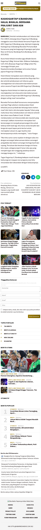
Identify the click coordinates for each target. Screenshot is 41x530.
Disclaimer (30, 511)
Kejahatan (7, 341)
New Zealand (8, 337)
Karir (10, 508)
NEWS (15, 374)
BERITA (3, 374)
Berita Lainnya (5, 492)
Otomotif (13, 409)
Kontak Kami (30, 514)
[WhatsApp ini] (38, 177)
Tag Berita (8, 326)
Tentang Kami (10, 514)
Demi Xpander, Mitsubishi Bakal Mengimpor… (22, 429)
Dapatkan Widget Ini (25, 492)
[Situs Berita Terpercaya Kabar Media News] (20, 3)
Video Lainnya (14, 492)
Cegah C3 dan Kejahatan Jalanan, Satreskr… (20, 383)
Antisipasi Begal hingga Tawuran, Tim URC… (22, 391)
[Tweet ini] (28, 177)
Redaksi (30, 508)
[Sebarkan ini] (23, 177)
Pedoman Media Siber (30, 518)
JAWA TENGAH (9, 374)
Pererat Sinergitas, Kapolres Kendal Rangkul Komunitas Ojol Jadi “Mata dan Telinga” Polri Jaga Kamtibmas (10, 222)
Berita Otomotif (10, 334)
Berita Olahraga (10, 330)
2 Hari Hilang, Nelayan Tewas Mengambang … (21, 437)
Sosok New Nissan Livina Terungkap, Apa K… (24, 412)
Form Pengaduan (10, 518)
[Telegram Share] (33, 177)
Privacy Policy (10, 511)
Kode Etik (30, 505)
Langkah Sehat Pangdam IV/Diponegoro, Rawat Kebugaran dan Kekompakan (10, 269)
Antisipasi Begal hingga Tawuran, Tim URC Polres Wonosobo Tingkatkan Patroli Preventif (10, 244)
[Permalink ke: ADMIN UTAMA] (3, 30)
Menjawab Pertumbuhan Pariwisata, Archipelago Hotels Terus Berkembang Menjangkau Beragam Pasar (19, 465)
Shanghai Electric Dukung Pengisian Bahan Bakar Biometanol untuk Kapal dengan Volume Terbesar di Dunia (20, 457)
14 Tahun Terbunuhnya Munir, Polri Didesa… (23, 445)
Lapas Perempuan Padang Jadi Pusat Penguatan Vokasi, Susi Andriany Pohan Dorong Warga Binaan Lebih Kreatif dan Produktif (30, 246)
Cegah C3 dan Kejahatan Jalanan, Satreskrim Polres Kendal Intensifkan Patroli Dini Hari (30, 222)
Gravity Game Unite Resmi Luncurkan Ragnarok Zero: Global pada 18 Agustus (18, 473)
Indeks (10, 505)
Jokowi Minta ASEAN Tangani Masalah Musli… (24, 420)
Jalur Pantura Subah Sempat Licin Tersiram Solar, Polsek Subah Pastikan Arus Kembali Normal (30, 270)
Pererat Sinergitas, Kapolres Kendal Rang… (17, 376)
